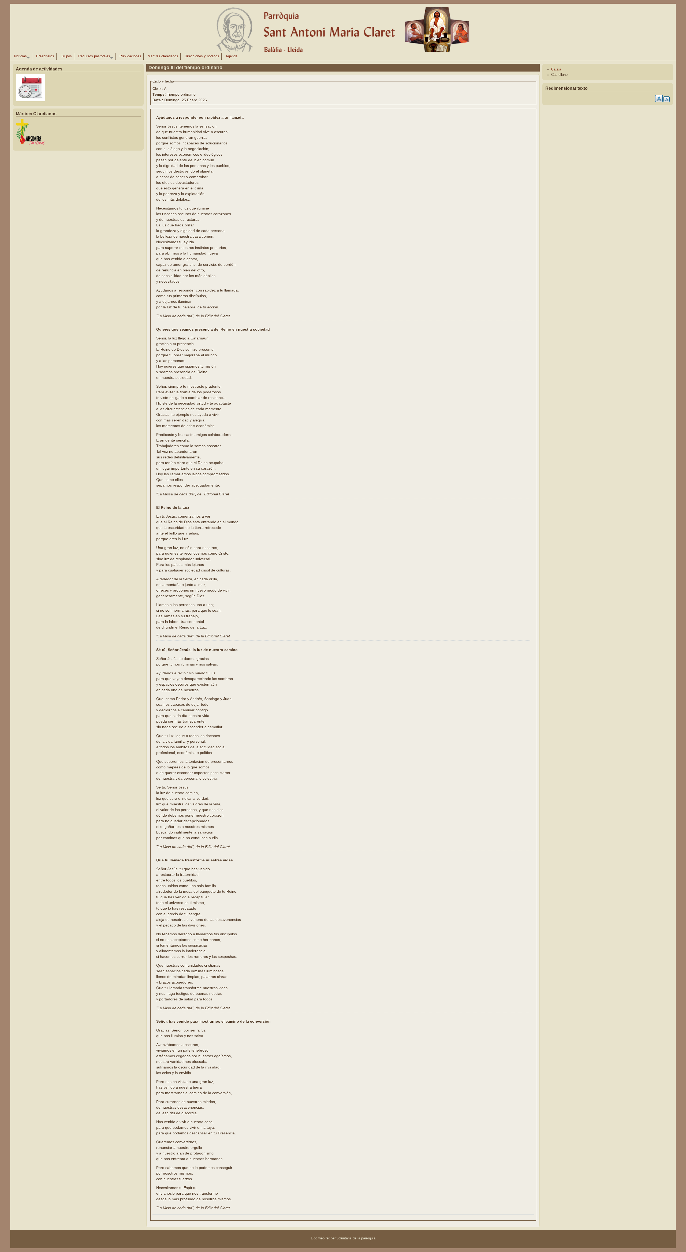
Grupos (66, 56)
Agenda (231, 56)
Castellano (559, 75)
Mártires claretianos (163, 56)
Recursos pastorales (93, 57)
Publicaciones (130, 56)
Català (556, 69)
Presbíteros (45, 56)
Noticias (19, 57)
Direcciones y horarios (202, 56)
